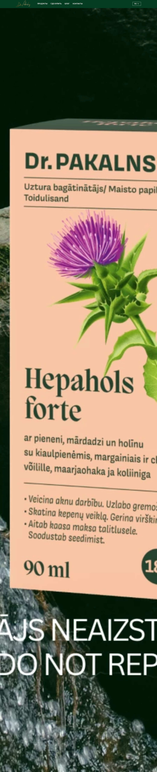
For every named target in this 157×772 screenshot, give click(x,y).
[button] (137, 4)
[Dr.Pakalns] (23, 4)
